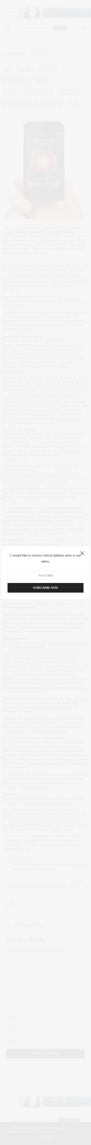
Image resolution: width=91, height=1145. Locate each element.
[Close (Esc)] (82, 553)
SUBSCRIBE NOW (45, 587)
